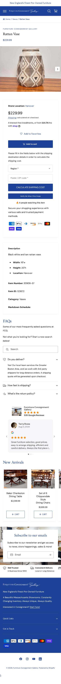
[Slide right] (57, 69)
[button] (4, 11)
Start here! (35, 607)
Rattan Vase (25, 19)
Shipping (12, 117)
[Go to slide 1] (28, 454)
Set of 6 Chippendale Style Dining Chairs (43, 498)
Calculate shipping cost (30, 187)
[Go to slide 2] (30, 454)
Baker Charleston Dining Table (15, 495)
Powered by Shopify (47, 668)
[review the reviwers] (12, 433)
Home (7, 19)
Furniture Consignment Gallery (20, 29)
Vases (14, 19)
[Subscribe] (50, 554)
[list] (30, 571)
